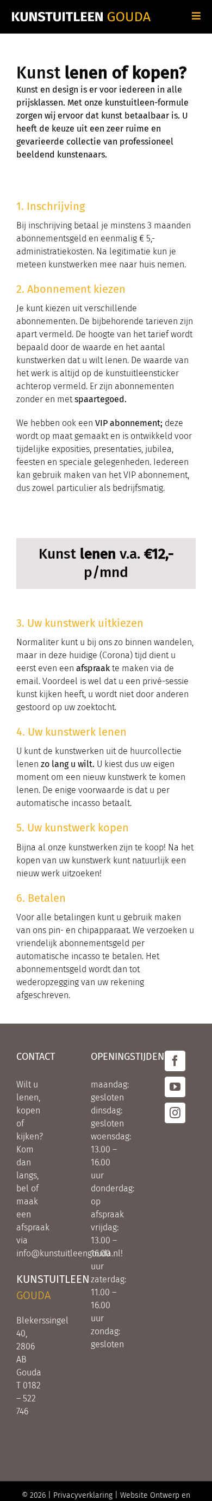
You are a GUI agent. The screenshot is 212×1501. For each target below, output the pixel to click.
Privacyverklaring (83, 1495)
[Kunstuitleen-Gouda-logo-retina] (81, 15)
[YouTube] (175, 1087)
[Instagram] (175, 1113)
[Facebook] (175, 1061)
